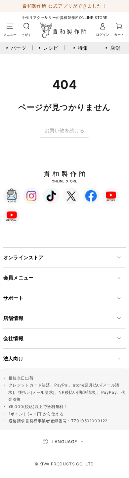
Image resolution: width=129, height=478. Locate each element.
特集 (80, 48)
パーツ (16, 48)
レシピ (49, 48)
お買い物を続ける (64, 130)
